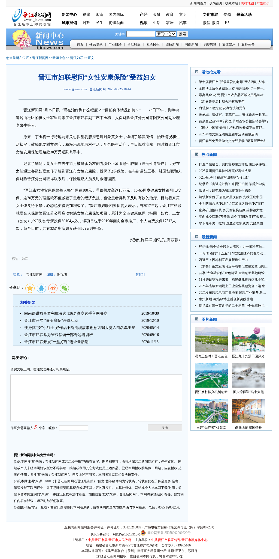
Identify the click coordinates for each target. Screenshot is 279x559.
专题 (227, 15)
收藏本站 (231, 3)
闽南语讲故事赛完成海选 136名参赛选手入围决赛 (65, 313)
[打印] (140, 274)
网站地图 (247, 3)
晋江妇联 (76, 58)
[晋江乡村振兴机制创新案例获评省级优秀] (211, 386)
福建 (86, 15)
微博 (215, 23)
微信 (206, 23)
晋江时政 (134, 44)
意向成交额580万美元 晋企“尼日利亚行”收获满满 (234, 217)
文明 (183, 15)
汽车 (183, 23)
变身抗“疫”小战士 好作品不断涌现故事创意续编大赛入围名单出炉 (79, 328)
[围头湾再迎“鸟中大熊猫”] (248, 386)
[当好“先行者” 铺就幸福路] (211, 422)
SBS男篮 (210, 44)
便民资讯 (95, 44)
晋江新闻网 (40, 58)
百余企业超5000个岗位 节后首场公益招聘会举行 (233, 121)
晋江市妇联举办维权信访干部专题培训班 (58, 335)
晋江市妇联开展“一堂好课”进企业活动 (56, 342)
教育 (170, 15)
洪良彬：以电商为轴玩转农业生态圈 (225, 190)
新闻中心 (58, 58)
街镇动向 (116, 23)
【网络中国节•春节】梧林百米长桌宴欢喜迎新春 (234, 128)
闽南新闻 (191, 44)
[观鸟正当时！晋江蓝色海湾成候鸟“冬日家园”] (211, 350)
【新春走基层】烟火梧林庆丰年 (222, 101)
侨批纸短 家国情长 (248, 428)
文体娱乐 (228, 44)
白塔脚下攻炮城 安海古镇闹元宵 (222, 108)
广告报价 (263, 3)
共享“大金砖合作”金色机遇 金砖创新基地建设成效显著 (238, 273)
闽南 (99, 15)
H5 (227, 23)
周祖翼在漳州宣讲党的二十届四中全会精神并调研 (235, 306)
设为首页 (215, 3)
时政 (86, 23)
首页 (80, 44)
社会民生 (153, 44)
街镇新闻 (172, 44)
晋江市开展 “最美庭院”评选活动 (51, 321)
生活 (156, 23)
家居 (170, 23)
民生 (99, 23)
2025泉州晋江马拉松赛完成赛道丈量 (225, 171)
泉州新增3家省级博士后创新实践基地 (226, 299)
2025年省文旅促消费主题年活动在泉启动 (228, 134)
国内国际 (116, 15)
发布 (165, 428)
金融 (156, 15)
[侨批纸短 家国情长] (248, 422)
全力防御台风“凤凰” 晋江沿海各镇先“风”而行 (231, 204)
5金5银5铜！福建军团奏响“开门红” (224, 177)
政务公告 (247, 44)
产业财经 (115, 44)
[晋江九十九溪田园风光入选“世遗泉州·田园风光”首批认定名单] (248, 350)
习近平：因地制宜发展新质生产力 (223, 260)
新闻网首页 (198, 3)
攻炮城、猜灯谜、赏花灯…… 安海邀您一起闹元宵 (235, 115)
